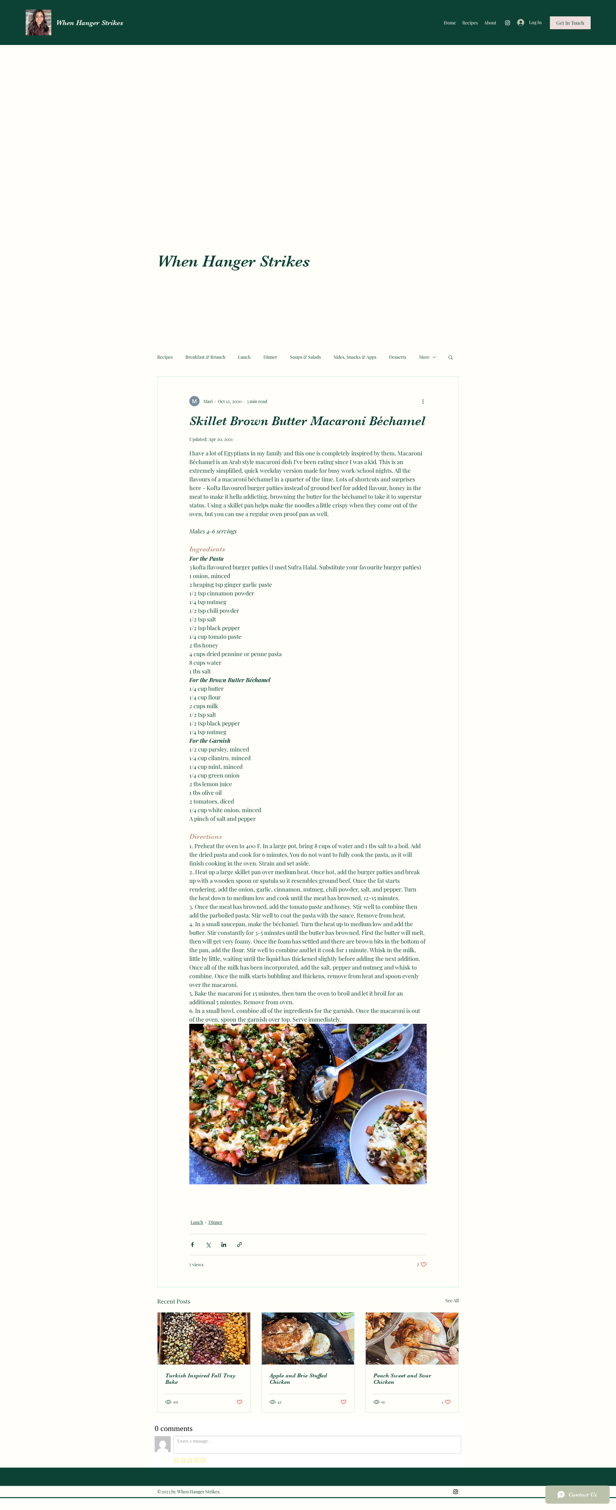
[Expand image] (308, 1104)
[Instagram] (507, 23)
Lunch (244, 357)
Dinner (270, 357)
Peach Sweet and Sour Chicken (402, 1378)
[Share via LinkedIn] (224, 1245)
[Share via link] (239, 1245)
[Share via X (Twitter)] (208, 1245)
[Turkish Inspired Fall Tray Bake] (204, 1338)
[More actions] (423, 401)
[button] (451, 357)
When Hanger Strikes (89, 23)
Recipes (165, 357)
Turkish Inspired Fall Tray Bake (200, 1378)
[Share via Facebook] (192, 1245)
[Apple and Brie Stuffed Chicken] (308, 1338)
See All (452, 1300)
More (424, 357)
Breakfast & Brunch (205, 357)
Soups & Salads (305, 357)
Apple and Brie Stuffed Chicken (298, 1378)
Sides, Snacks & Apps (355, 357)
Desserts (397, 357)
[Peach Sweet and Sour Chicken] (412, 1338)
